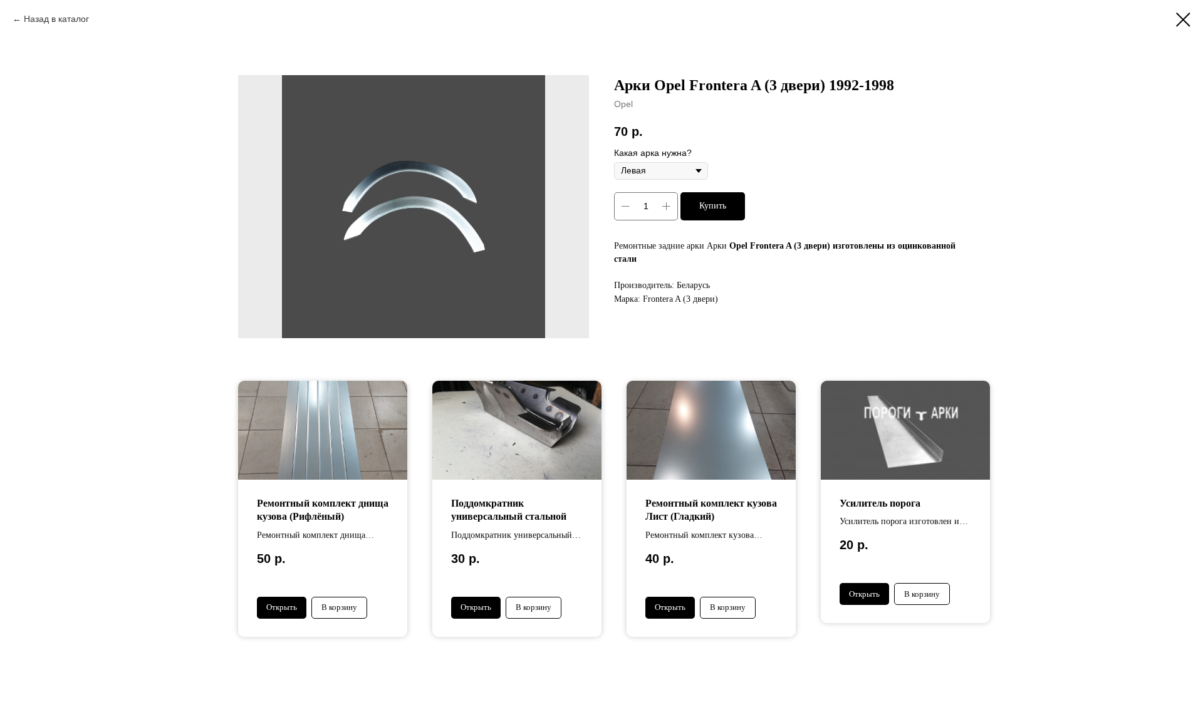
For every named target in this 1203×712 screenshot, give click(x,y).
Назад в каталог (56, 19)
